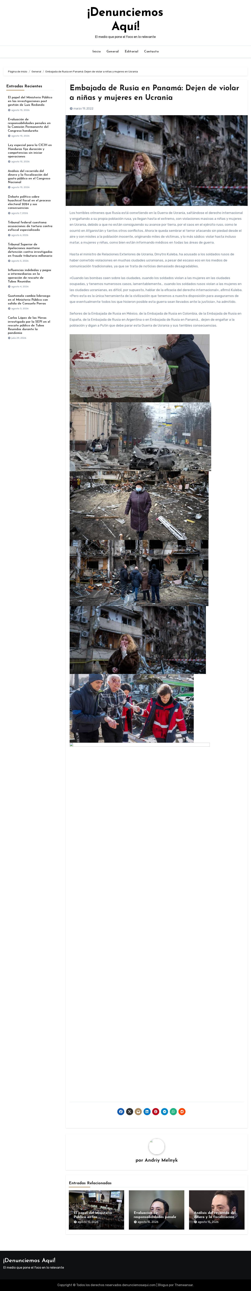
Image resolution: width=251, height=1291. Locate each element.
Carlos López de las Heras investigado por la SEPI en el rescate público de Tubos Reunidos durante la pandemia (29, 325)
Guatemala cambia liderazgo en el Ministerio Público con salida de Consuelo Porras (29, 299)
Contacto (151, 51)
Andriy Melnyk (161, 1160)
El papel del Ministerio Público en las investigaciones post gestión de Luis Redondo (30, 101)
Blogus (163, 1285)
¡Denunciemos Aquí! (29, 1261)
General (112, 51)
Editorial (131, 51)
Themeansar (184, 1285)
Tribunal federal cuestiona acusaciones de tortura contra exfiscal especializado (30, 226)
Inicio (96, 51)
